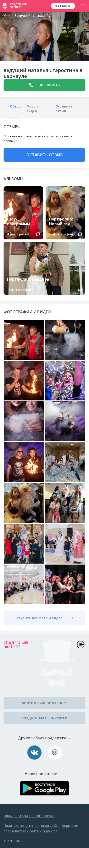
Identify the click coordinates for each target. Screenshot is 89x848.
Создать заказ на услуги (44, 718)
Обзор (15, 106)
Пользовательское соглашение (29, 815)
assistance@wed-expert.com (55, 752)
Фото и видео (32, 108)
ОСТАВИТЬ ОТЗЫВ (44, 154)
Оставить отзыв (64, 108)
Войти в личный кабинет (44, 703)
